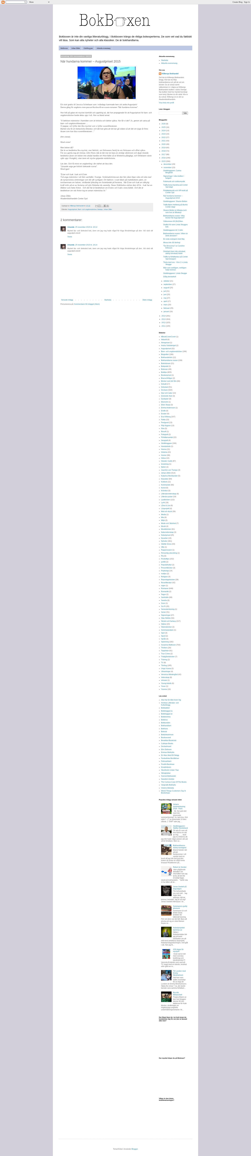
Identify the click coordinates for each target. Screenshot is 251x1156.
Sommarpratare (167, 630)
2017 (164, 154)
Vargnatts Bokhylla (168, 785)
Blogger (135, 1149)
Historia (164, 452)
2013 (164, 319)
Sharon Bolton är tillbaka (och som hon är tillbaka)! (175, 211)
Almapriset (165, 343)
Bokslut (164, 732)
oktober (167, 281)
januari (167, 312)
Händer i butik (166, 461)
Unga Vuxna (166, 669)
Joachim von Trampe (169, 470)
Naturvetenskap (167, 532)
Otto (162, 547)
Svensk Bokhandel (168, 776)
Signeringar (165, 615)
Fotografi (164, 434)
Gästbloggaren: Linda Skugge (175, 273)
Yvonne (164, 689)
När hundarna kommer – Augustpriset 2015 (173, 197)
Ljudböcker (165, 500)
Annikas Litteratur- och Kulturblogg (170, 704)
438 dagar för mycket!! (178, 950)
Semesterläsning (167, 609)
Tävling (164, 665)
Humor (163, 455)
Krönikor (164, 491)
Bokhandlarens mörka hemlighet (179, 846)
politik (163, 562)
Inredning (165, 464)
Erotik (163, 411)
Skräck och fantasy (168, 621)
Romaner (164, 588)
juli (165, 291)
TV (162, 663)
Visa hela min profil (166, 103)
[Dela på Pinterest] (107, 205)
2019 (164, 148)
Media (163, 514)
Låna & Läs (165, 505)
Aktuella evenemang (104, 48)
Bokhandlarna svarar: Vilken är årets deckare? (175, 234)
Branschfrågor (166, 378)
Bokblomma (166, 717)
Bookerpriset (166, 375)
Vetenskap (165, 677)
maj (165, 298)
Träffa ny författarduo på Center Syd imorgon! (175, 258)
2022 (164, 137)
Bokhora (164, 729)
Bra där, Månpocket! (177, 994)
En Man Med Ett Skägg (170, 755)
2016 (164, 158)
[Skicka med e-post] (96, 205)
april (165, 301)
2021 (164, 141)
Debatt (163, 384)
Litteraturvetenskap (168, 494)
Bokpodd (164, 366)
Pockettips (165, 559)
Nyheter (164, 541)
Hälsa (163, 458)
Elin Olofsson (166, 749)
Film (162, 428)
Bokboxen (64, 48)
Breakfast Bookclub (168, 740)
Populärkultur (166, 565)
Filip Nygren (166, 426)
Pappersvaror (166, 550)
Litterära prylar (167, 497)
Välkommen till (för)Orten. (173, 221)
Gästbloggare (88, 48)
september (168, 284)
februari (167, 308)
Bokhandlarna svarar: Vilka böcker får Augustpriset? (174, 217)
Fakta (163, 420)
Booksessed (166, 738)
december (168, 164)
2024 (164, 131)
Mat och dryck (166, 511)
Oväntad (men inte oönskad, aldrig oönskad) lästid (174, 252)
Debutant (164, 387)
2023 (164, 134)
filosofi (163, 432)
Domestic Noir (166, 396)
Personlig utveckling (169, 553)
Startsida (107, 300)
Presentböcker (167, 568)
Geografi (164, 440)
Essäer (164, 414)
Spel (163, 633)
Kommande (165, 485)
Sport (163, 636)
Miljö (163, 520)
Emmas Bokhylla (167, 752)
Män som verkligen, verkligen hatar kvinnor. (174, 269)
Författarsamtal (167, 437)
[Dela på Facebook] (104, 205)
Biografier (165, 354)
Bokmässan (165, 363)
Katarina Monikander (169, 476)
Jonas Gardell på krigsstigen (180, 888)
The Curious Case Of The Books (174, 782)
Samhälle (165, 597)
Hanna (163, 449)
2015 (164, 161)
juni (165, 295)
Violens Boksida (167, 788)
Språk (163, 639)
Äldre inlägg (147, 300)
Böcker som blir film (168, 381)
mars (166, 305)
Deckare (164, 390)
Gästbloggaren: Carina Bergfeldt (172, 172)
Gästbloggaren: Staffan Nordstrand (180, 827)
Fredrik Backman (167, 764)
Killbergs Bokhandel (170, 74)
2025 (164, 127)
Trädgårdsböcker (168, 657)
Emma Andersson (168, 408)
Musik (163, 526)
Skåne (163, 624)
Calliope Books (167, 743)
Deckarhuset (166, 746)
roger (163, 586)
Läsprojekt (165, 509)
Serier (163, 612)
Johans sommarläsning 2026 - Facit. (179, 806)
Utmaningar (165, 671)
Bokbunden (165, 723)
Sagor (163, 594)
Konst (163, 488)
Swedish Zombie (167, 779)
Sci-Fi (163, 606)
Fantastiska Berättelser (170, 758)
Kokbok (164, 482)
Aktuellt (164, 340)
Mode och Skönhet (168, 523)
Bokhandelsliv (166, 357)
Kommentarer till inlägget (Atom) (87, 304)
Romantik (165, 591)
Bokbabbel (165, 708)
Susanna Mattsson (168, 645)
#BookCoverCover (168, 337)
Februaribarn (166, 761)
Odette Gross (166, 544)
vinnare (164, 680)
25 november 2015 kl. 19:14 (86, 227)
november (168, 168)
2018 (164, 151)
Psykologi (165, 571)
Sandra (164, 600)
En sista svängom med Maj (173, 239)
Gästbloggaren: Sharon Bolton (175, 201)
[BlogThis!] (99, 205)
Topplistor (165, 651)
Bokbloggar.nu (167, 711)
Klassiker (164, 479)
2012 (164, 323)
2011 (164, 326)
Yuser (163, 686)
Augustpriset (72, 209)
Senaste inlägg (67, 300)
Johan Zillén (75, 48)
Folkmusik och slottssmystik (174, 181)
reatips (163, 574)
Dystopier (165, 399)
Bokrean (164, 369)
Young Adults (166, 683)
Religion (164, 577)
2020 (164, 144)
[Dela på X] (102, 205)
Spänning (165, 642)
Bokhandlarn (166, 726)
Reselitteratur (166, 583)
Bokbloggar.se (166, 714)
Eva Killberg (166, 417)
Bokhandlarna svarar (169, 360)
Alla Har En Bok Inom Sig (171, 700)
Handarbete (166, 446)
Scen (163, 603)
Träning (164, 660)
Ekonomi (164, 402)
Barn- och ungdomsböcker (87, 209)
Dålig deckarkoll (169, 277)
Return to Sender (180, 867)
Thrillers (164, 648)
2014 (164, 316)
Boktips (100, 209)
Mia (162, 517)
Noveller (164, 538)
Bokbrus (164, 720)
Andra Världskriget (168, 346)
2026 (164, 124)
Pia (162, 556)
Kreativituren (166, 767)
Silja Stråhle (166, 618)
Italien (163, 467)
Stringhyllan (166, 773)
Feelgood (165, 423)
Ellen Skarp (165, 405)
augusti (167, 288)
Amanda (70, 227)
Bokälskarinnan (167, 735)
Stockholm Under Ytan (170, 770)
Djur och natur (166, 393)
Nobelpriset (165, 535)
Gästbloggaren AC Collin (173, 230)
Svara (69, 237)
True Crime (165, 654)
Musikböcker (166, 529)
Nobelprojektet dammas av (179, 929)
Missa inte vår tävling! (171, 242)
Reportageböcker (168, 580)
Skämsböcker (166, 627)
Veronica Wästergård (169, 674)
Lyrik (163, 503)
